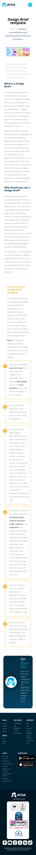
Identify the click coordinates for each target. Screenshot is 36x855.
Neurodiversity (18, 733)
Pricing (4, 723)
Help (27, 723)
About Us (4, 726)
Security (4, 728)
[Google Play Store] (26, 760)
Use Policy (5, 766)
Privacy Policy (6, 761)
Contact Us (29, 728)
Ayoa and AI (5, 778)
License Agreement (7, 763)
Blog (3, 739)
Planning (14, 35)
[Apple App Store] (26, 766)
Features (4, 731)
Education (16, 730)
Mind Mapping (17, 723)
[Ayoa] (8, 5)
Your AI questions (6, 781)
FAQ (27, 726)
